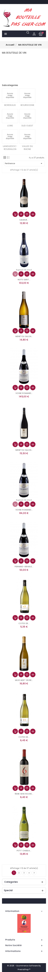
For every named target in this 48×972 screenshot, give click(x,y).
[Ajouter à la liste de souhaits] (27, 214)
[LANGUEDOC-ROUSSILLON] (10, 137)
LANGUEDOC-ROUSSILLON (10, 148)
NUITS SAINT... (24, 279)
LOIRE (10, 125)
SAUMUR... (24, 219)
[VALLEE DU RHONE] (27, 137)
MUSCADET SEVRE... (24, 680)
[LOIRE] (10, 116)
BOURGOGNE (27, 105)
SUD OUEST (27, 125)
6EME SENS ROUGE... (24, 793)
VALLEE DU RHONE (27, 148)
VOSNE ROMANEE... (24, 393)
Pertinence (24, 163)
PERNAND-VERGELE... (24, 566)
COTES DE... (24, 623)
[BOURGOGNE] (27, 95)
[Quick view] (32, 214)
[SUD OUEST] (27, 116)
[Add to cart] (15, 214)
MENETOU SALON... (24, 336)
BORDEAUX (10, 105)
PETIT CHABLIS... (24, 850)
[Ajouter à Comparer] (21, 214)
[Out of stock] (15, 274)
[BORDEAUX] (10, 95)
